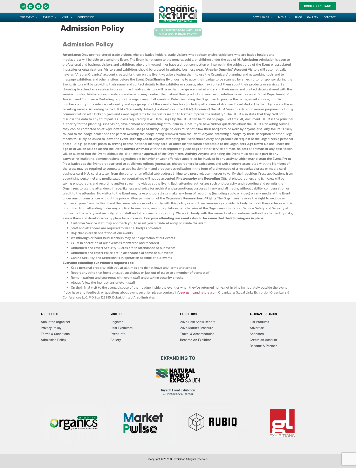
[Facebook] (46, 6)
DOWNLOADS (261, 17)
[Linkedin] (30, 6)
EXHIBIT (48, 17)
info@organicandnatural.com (196, 292)
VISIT (65, 17)
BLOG (298, 17)
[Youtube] (38, 6)
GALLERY (312, 17)
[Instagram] (23, 6)
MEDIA (282, 17)
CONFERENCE (85, 17)
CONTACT (330, 17)
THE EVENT (27, 17)
